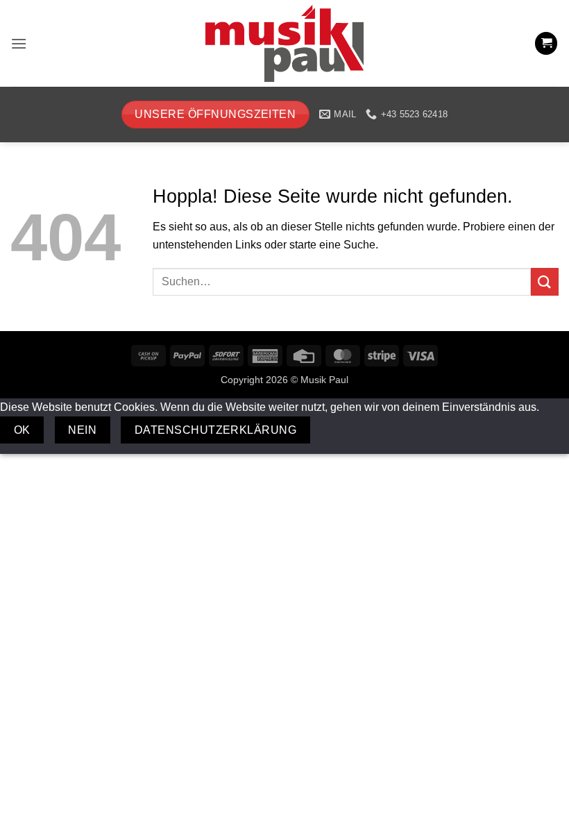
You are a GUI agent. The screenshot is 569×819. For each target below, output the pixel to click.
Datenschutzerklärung (215, 430)
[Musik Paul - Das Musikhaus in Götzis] (284, 43)
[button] (18, 43)
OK (22, 430)
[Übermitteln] (545, 281)
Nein (82, 430)
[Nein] (334, 430)
